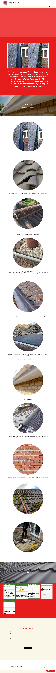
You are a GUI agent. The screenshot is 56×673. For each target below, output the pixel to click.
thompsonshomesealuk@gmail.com (38, 6)
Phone (29, 633)
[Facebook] (49, 6)
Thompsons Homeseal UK (14, 2)
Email (11, 633)
